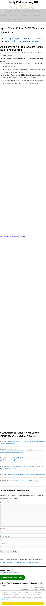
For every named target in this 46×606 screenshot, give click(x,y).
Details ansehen (6, 599)
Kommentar (4, 503)
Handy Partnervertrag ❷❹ (23, 2)
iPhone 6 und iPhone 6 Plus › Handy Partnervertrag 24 (23, 481)
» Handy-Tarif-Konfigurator (11, 577)
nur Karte (35, 41)
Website (2, 543)
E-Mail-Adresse (5, 536)
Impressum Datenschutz (31, 583)
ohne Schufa (13, 15)
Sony (25, 38)
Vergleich (4, 15)
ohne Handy (23, 15)
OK (23, 603)
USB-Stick (24, 41)
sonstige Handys (10, 41)
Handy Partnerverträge (13, 11)
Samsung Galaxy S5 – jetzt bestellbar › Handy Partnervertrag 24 (26, 474)
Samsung (8, 38)
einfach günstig (6, 19)
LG (32, 38)
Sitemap (3, 585)
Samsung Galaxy (34, 11)
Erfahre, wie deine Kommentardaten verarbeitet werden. (20, 562)
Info (2, 11)
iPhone (25, 11)
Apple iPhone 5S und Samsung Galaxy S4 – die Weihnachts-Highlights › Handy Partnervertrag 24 (21, 451)
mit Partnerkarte (35, 15)
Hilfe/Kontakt (17, 19)
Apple (17, 38)
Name (2, 529)
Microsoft (40, 38)
